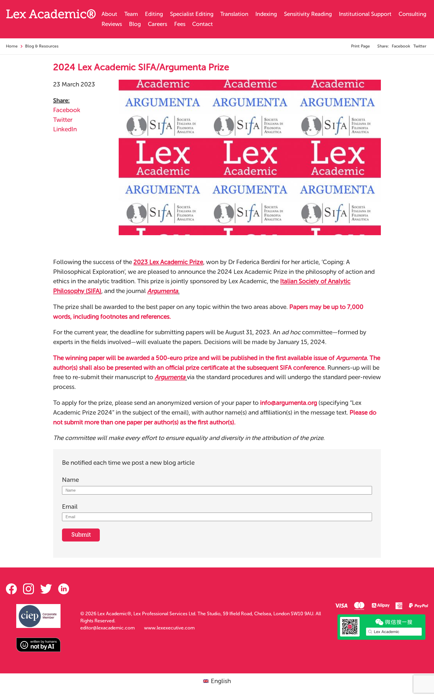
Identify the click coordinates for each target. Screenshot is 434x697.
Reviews (112, 24)
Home (12, 46)
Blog (135, 24)
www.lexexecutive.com (169, 628)
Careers (157, 24)
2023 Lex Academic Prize (168, 262)
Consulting (412, 14)
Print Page (360, 46)
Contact (202, 24)
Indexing (266, 14)
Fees (179, 24)
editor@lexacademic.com (107, 628)
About (109, 14)
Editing (154, 14)
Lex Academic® (51, 15)
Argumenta (170, 377)
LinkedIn (65, 129)
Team (131, 14)
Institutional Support (365, 14)
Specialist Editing (191, 14)
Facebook (401, 46)
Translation (234, 14)
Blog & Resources (41, 46)
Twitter (419, 46)
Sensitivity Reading (308, 14)
